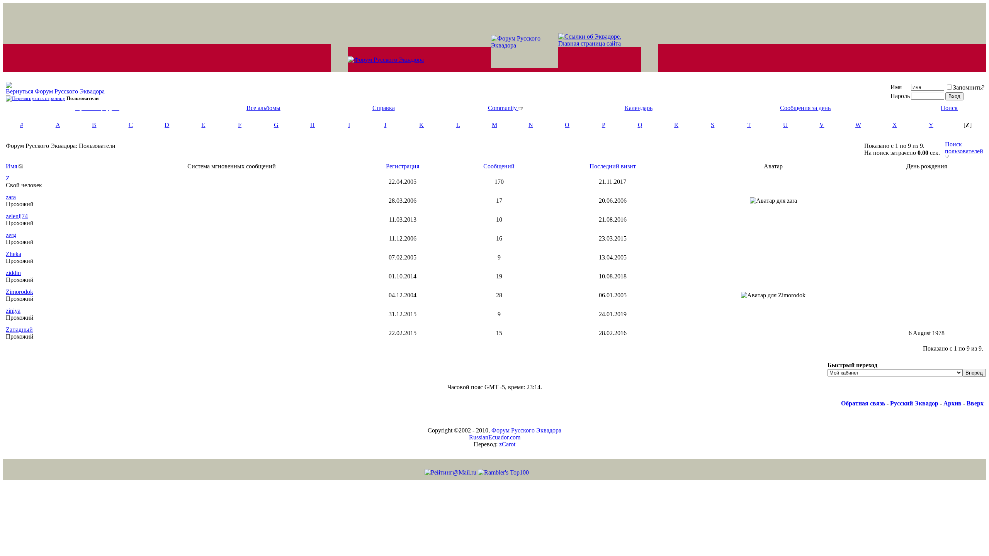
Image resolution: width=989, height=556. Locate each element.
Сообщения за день (805, 108)
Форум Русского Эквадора (70, 91)
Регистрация (402, 166)
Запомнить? (968, 87)
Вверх (975, 403)
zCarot (507, 444)
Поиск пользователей (964, 147)
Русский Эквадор (914, 403)
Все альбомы (263, 108)
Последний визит (613, 166)
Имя (896, 87)
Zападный (19, 329)
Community (502, 108)
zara (11, 197)
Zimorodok (19, 291)
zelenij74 (17, 216)
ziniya (13, 310)
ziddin (13, 273)
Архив (952, 403)
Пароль (900, 96)
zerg (11, 235)
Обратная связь (863, 403)
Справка (383, 108)
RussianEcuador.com (494, 437)
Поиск (949, 108)
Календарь (639, 108)
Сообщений (499, 166)
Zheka (13, 254)
